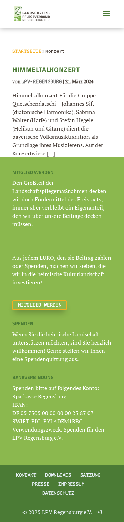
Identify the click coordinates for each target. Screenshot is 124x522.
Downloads (58, 475)
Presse (41, 484)
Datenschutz (58, 493)
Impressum (71, 484)
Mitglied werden (39, 305)
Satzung (90, 475)
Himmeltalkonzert (46, 69)
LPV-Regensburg (41, 81)
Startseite (26, 51)
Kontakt (26, 475)
